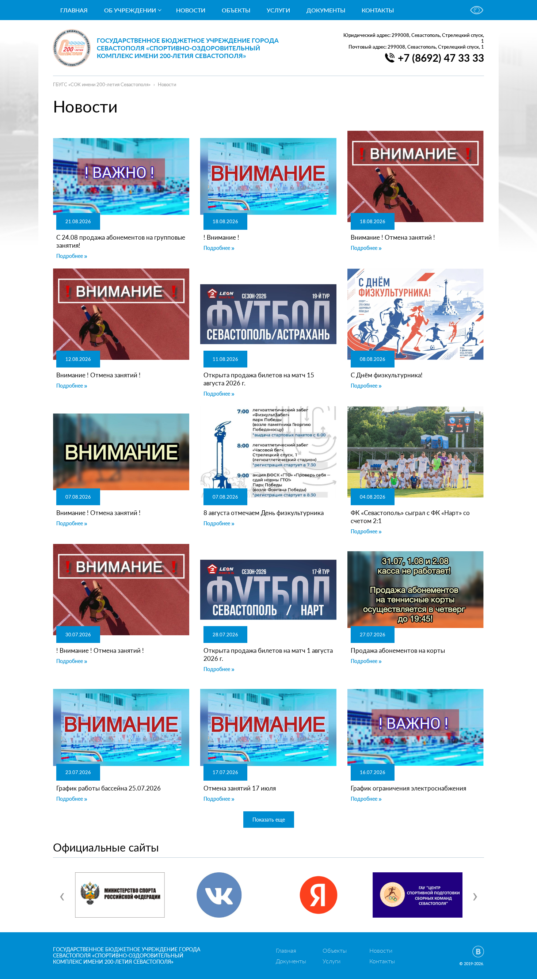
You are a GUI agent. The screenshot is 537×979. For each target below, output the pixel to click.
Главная (74, 10)
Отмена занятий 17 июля (239, 788)
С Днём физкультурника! (387, 375)
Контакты (378, 10)
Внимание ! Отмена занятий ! (393, 237)
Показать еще (268, 819)
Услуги (278, 10)
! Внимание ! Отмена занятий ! (100, 650)
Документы (325, 10)
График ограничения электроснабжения (408, 788)
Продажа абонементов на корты (398, 650)
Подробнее (69, 256)
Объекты (236, 10)
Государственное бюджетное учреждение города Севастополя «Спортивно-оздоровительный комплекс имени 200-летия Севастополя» (188, 48)
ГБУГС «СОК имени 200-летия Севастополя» (102, 84)
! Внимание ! (221, 237)
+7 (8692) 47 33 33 (441, 58)
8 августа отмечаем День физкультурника (263, 513)
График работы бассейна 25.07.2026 (108, 788)
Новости (190, 10)
